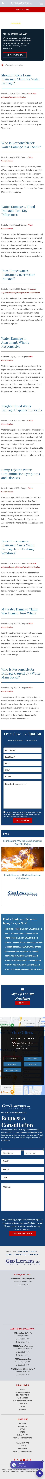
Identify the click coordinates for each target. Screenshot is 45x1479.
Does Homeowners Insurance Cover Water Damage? (18, 274)
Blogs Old (22, 1404)
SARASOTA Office (32, 1058)
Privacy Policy (25, 1469)
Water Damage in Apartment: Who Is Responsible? (15, 342)
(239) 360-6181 (23, 1352)
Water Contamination (17, 97)
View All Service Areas (22, 1438)
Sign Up (21, 1003)
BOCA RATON (23, 1251)
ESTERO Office (32, 1064)
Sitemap (22, 1410)
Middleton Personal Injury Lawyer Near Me (23, 960)
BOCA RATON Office (12, 1058)
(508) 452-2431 (23, 1375)
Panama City (22, 1435)
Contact (22, 1407)
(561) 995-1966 (23, 1285)
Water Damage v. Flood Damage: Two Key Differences (18, 210)
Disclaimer (6, 1471)
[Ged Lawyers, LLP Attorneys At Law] (21, 3)
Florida (22, 1423)
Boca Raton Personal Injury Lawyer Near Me (23, 929)
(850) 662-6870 (23, 1365)
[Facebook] (14, 1460)
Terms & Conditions (36, 1469)
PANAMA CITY (21, 1254)
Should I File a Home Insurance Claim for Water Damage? (20, 79)
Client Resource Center (22, 1401)
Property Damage (16, 292)
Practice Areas (22, 1395)
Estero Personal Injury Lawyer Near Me (21, 938)
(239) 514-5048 (23, 1342)
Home (22, 1389)
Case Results (22, 1398)
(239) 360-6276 (23, 1339)
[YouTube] (21, 1460)
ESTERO (9, 1254)
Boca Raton (22, 1426)
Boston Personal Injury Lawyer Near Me (21, 951)
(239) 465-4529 (23, 1355)
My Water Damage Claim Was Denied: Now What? (19, 611)
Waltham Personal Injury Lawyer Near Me (22, 965)
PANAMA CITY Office (12, 1070)
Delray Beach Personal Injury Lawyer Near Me (24, 969)
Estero (22, 1432)
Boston (22, 1446)
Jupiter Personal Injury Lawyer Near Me (21, 956)
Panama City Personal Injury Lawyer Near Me (24, 942)
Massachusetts (22, 1443)
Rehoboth (34, 1254)
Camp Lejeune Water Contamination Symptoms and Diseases (20, 474)
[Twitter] (17, 1460)
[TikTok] (27, 1460)
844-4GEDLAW (22, 9)
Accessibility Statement (17, 1471)
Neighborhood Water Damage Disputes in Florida (21, 408)
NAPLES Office (12, 1064)
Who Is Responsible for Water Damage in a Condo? (21, 145)
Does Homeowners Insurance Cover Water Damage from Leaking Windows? (18, 547)
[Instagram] (31, 1460)
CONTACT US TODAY (14, 55)
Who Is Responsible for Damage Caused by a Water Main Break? (21, 673)
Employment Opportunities (34, 1471)
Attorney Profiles (22, 1392)
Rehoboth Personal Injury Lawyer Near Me (23, 947)
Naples (34, 1251)
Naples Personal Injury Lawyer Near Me (21, 933)
